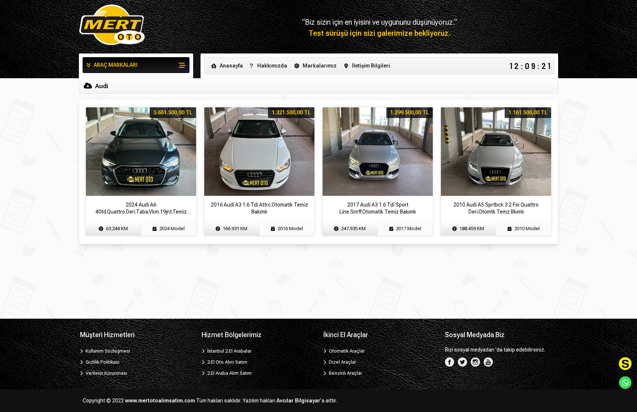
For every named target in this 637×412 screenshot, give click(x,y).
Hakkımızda (271, 66)
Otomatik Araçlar (346, 351)
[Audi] (112, 24)
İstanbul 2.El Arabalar (228, 351)
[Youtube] (488, 361)
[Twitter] (462, 361)
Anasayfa (231, 66)
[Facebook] (449, 361)
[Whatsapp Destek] (625, 382)
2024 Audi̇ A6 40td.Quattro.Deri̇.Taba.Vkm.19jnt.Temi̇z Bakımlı (141, 212)
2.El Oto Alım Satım (226, 362)
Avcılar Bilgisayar (298, 401)
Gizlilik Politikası (101, 362)
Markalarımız (319, 66)
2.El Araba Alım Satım (229, 373)
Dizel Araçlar (342, 362)
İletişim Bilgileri (370, 66)
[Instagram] (475, 361)
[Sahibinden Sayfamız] (625, 363)
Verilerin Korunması (105, 373)
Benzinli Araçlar (345, 373)
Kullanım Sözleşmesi (107, 351)
